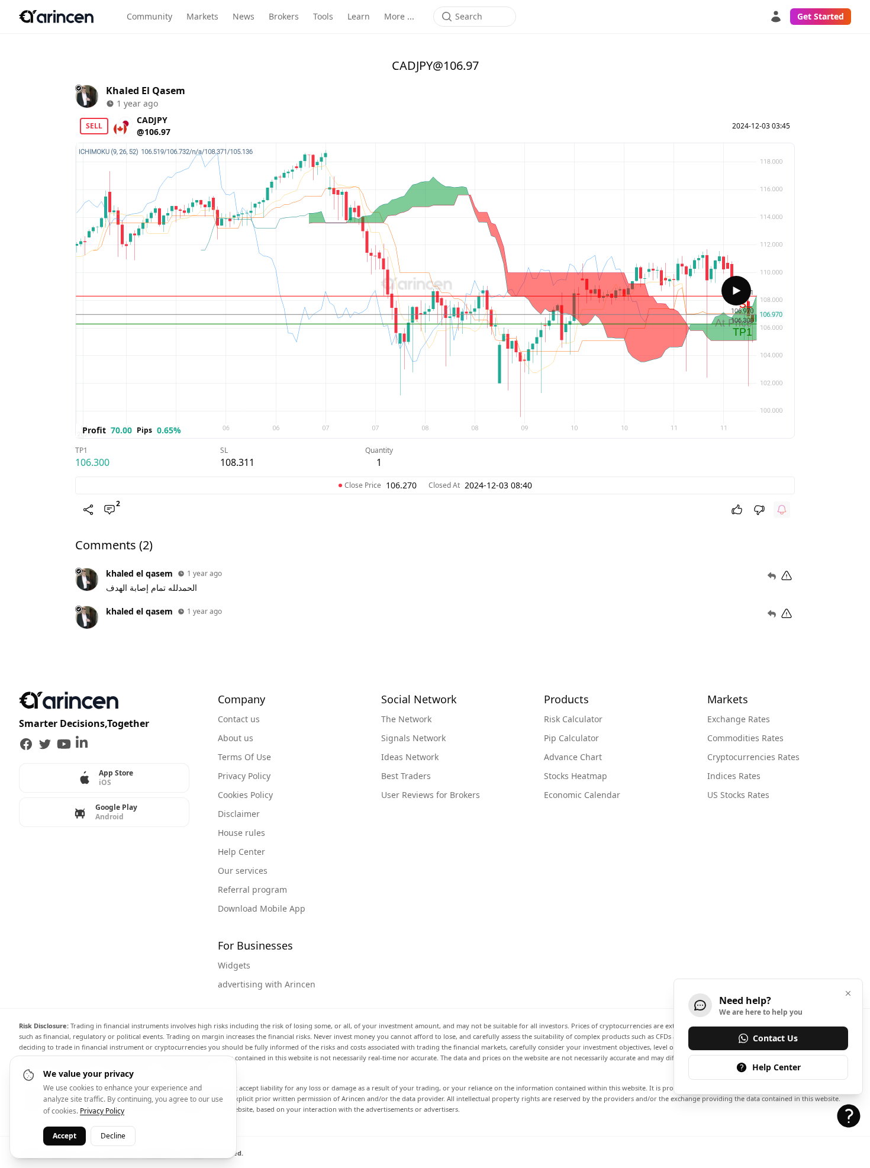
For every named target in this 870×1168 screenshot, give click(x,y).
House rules (241, 832)
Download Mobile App (261, 908)
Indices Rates (734, 775)
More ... (399, 16)
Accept (64, 1136)
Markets (202, 16)
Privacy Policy (244, 775)
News (243, 16)
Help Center (241, 851)
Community (149, 16)
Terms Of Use (244, 756)
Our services (243, 870)
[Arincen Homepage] (56, 16)
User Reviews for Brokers (430, 794)
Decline (113, 1136)
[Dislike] (759, 509)
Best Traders (406, 775)
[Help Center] (848, 1116)
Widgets (234, 965)
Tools (323, 16)
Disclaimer (239, 813)
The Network (406, 719)
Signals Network (413, 738)
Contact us (239, 719)
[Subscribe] (782, 509)
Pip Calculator (571, 738)
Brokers (284, 16)
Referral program (252, 889)
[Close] (848, 993)
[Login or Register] (776, 16)
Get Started (820, 16)
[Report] (786, 576)
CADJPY (152, 120)
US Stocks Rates (738, 794)
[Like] (737, 509)
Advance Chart (573, 756)
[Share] (88, 510)
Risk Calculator (573, 719)
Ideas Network (410, 756)
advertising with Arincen (266, 984)
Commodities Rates (745, 738)
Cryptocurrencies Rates (753, 756)
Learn (358, 16)
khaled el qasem (145, 90)
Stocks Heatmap (575, 775)
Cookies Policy (245, 794)
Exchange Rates (738, 719)
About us (235, 738)
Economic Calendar (582, 794)
